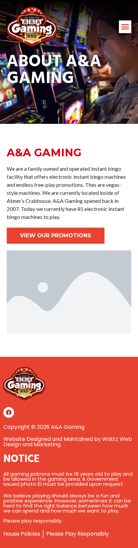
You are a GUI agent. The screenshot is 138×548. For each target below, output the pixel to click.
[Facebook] (8, 412)
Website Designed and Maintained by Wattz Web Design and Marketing (67, 441)
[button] (125, 26)
